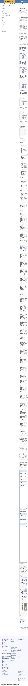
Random (4, 31)
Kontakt (12, 660)
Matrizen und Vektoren (20, 3)
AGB (11, 643)
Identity (3, 19)
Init (2, 27)
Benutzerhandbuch (6, 652)
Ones (3, 20)
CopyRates (22, 624)
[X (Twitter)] (23, 665)
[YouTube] (19, 667)
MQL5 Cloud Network (4, 661)
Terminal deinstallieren (5, 674)
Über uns (12, 639)
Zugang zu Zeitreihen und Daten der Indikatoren (23, 621)
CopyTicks (4, 13)
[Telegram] (21, 665)
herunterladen (5, 668)
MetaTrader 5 (21, 639)
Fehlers (21, 210)
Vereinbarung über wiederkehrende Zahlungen (13, 646)
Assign (3, 8)
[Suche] (17, 1)
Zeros (3, 22)
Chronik (12, 641)
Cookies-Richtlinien (12, 658)
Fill (2, 29)
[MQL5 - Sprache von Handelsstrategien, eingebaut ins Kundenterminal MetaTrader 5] (2, 1)
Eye (3, 17)
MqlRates (21, 14)
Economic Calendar (20, 657)
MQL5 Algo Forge (4, 665)
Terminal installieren (4, 671)
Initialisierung (4, 5)
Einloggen (22, 1)
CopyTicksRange (6, 15)
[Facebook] (19, 665)
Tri (2, 26)
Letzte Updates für (5, 644)
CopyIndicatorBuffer (6, 10)
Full (3, 24)
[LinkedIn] (21, 667)
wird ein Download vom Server (23, 247)
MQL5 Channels (20, 650)
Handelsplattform (6, 640)
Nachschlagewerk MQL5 (7, 3)
